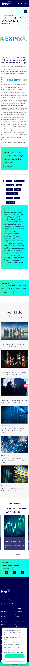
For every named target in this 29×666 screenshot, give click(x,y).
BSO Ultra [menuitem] (3, 614)
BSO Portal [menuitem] (3, 616)
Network (10, 397)
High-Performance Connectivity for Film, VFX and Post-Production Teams (14, 489)
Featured (19, 185)
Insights (17, 189)
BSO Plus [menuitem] (3, 624)
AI (8, 455)
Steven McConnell (19, 181)
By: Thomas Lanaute (6, 23)
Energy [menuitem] (15, 624)
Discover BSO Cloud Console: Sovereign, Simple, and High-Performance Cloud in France (12, 430)
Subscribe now (8, 166)
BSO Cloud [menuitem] (3, 619)
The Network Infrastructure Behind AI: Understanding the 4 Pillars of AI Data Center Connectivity (14, 460)
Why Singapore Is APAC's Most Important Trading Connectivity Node (13, 345)
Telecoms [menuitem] (16, 619)
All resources (6, 11)
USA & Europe (11, 202)
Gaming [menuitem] (16, 627)
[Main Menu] (25, 3)
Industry (9, 189)
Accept (14, 656)
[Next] (18, 554)
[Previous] (11, 554)
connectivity (11, 485)
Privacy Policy (7, 639)
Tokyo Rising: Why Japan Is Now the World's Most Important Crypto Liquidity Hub (13, 373)
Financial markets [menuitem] (18, 611)
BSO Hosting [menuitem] (4, 621)
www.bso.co (21, 264)
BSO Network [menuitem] (4, 611)
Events (9, 181)
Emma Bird (10, 185)
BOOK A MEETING (5, 145)
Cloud (9, 425)
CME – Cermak (16, 110)
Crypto (9, 341)
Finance (9, 198)
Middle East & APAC (12, 194)
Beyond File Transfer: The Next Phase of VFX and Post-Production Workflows (14, 401)
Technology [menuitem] (16, 616)
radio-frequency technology (12, 103)
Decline (14, 659)
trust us (15, 116)
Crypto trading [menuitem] (17, 614)
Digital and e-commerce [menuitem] (19, 621)
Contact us (14, 664)
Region (17, 198)
